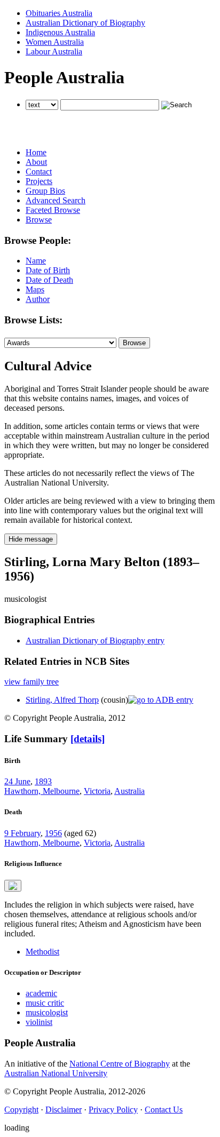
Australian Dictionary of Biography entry (95, 640)
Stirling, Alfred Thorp (62, 699)
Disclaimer (63, 1109)
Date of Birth (48, 270)
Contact (39, 171)
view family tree (31, 681)
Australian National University (55, 1073)
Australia (129, 791)
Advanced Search (55, 200)
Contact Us (164, 1109)
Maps (35, 289)
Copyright (21, 1109)
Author (38, 299)
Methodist (42, 951)
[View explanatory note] (12, 886)
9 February (22, 833)
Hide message (31, 539)
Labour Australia (54, 51)
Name (36, 260)
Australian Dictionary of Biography (85, 22)
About (36, 161)
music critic (45, 1002)
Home (36, 152)
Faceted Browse (53, 209)
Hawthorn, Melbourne (42, 791)
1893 (43, 781)
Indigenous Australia (60, 32)
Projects (39, 181)
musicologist (47, 1012)
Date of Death (49, 279)
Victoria (97, 791)
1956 (53, 833)
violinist (39, 1022)
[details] (87, 738)
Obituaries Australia (59, 13)
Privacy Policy (113, 1109)
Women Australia (55, 41)
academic (41, 993)
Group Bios (45, 190)
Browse (39, 219)
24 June (17, 781)
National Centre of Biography (119, 1063)
